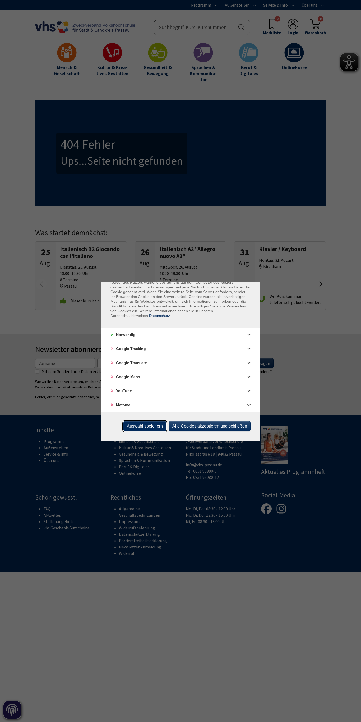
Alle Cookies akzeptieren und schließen (209, 426)
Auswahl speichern (145, 426)
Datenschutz (159, 316)
